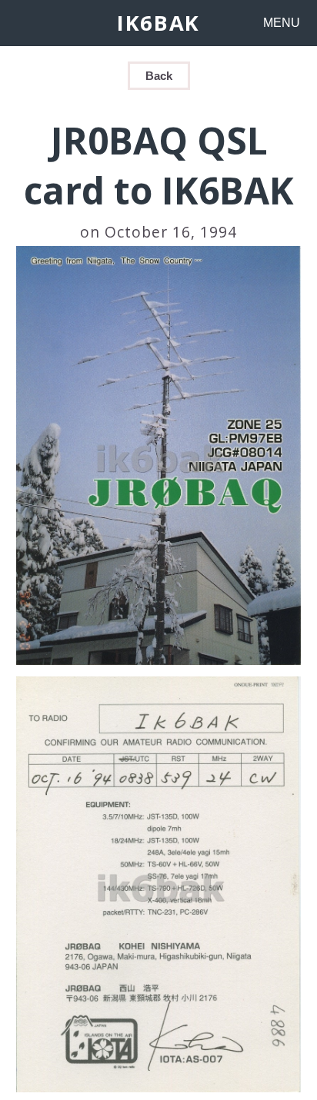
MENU (281, 22)
